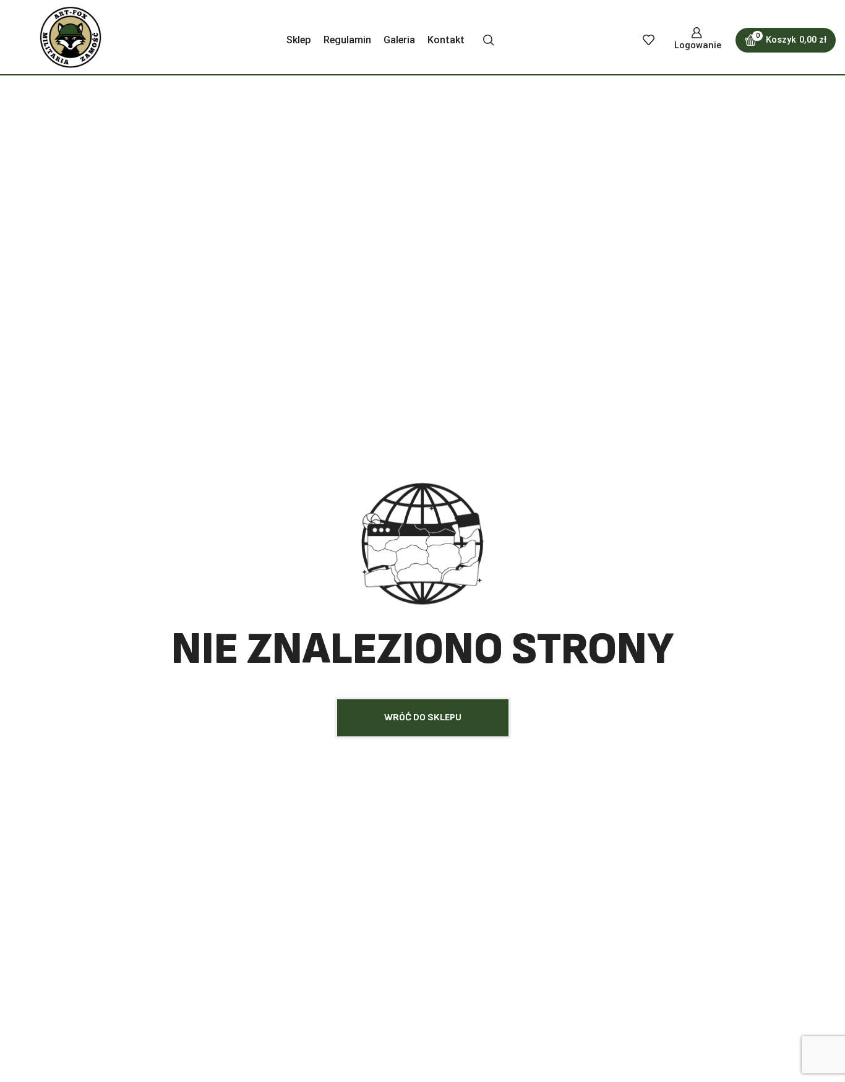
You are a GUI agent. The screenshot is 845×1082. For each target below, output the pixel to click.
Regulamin (347, 40)
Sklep (298, 40)
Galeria (399, 40)
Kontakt (446, 40)
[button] (423, 718)
